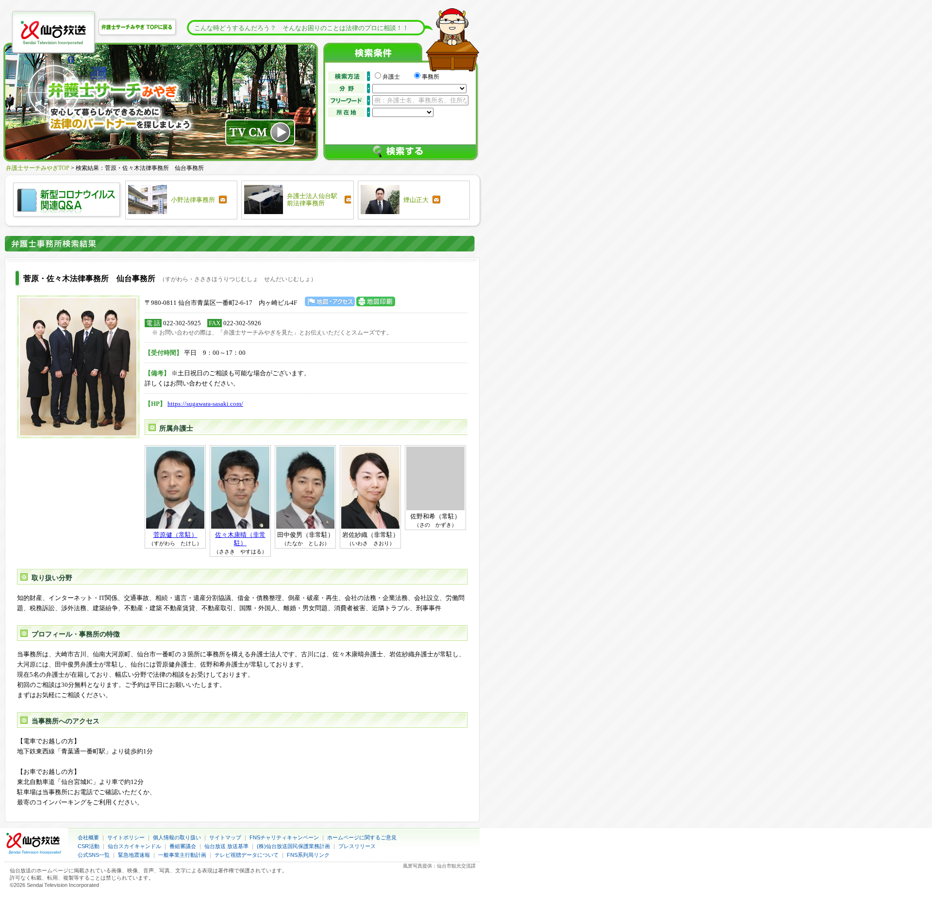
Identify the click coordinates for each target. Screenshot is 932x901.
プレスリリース (357, 846)
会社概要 (88, 837)
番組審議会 (182, 846)
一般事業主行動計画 (182, 855)
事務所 (430, 76)
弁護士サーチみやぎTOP (37, 168)
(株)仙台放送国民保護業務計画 (293, 846)
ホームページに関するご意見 (362, 837)
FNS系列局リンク (308, 855)
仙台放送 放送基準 (226, 846)
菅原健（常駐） (175, 534)
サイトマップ (225, 837)
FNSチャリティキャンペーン (284, 837)
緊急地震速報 (134, 855)
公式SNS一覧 (94, 855)
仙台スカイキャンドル (134, 846)
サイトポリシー (126, 837)
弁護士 (397, 76)
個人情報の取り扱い (177, 837)
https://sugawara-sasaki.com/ (205, 403)
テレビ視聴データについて (247, 855)
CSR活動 (89, 846)
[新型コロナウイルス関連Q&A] (67, 216)
